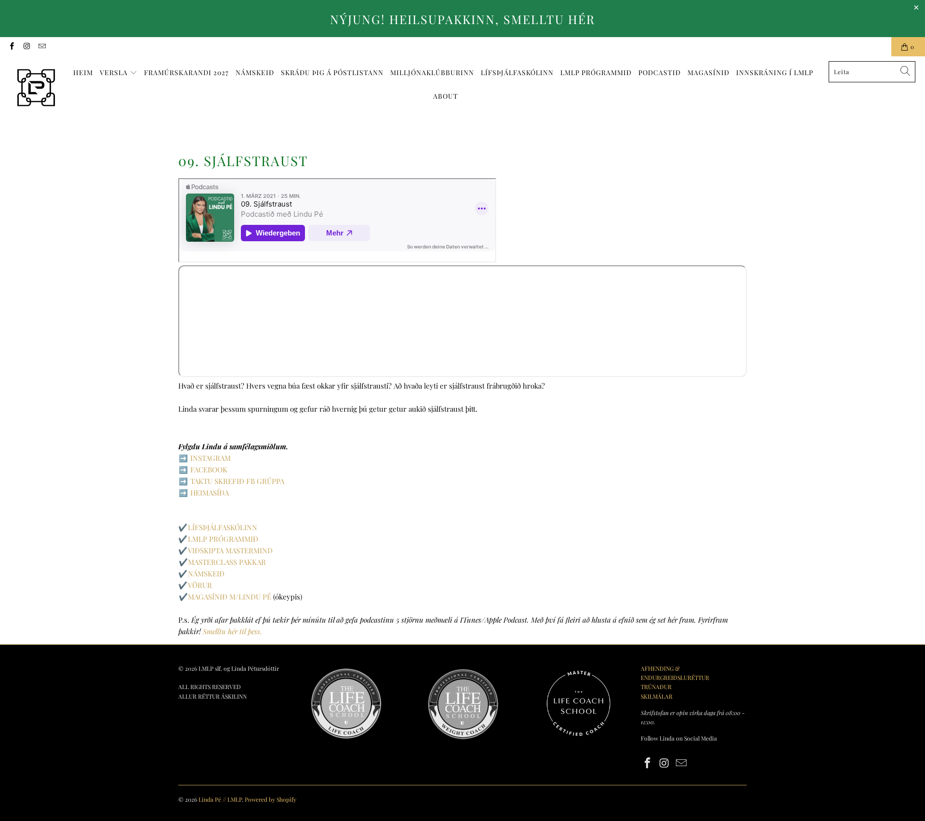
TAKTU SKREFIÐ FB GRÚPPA (237, 481)
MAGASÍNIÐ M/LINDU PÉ (229, 596)
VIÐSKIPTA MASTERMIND (230, 550)
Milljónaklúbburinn (432, 72)
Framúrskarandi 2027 (186, 72)
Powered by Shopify (270, 799)
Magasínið (708, 72)
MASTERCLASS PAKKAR (227, 562)
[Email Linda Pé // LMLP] (42, 47)
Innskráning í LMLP (774, 72)
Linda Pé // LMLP (220, 799)
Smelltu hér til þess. (232, 631)
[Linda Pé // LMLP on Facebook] (11, 47)
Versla (115, 72)
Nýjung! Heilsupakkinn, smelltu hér (462, 19)
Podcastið (659, 72)
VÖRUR (200, 585)
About (445, 96)
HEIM (83, 72)
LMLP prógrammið (596, 72)
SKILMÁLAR (657, 696)
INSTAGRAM (210, 458)
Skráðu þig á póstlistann (332, 72)
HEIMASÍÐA (209, 492)
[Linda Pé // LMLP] (36, 88)
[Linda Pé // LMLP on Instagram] (26, 47)
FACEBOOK (208, 469)
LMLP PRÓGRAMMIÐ (223, 539)
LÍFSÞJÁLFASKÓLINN (517, 72)
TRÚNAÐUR (656, 687)
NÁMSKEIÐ (255, 72)
